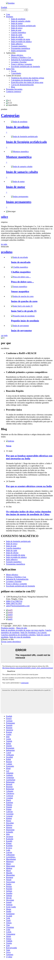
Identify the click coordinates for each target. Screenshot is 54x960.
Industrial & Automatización (22, 60)
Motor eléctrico (17, 55)
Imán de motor (17, 23)
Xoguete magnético (18, 46)
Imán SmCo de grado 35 (24, 311)
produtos (6, 252)
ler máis (4, 244)
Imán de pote (16, 30)
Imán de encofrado (21, 262)
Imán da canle (16, 35)
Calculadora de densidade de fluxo (24, 80)
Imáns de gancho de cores (24, 301)
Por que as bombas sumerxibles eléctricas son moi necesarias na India (29, 457)
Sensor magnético (20, 291)
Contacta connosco (13, 91)
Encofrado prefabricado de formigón (25, 66)
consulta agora (6, 623)
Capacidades (16, 73)
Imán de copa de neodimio (19, 637)
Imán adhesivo (17, 44)
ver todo (4, 335)
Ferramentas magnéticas (20, 48)
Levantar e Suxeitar (18, 62)
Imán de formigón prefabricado (23, 26)
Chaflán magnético (21, 272)
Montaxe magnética (19, 156)
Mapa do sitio (21, 628)
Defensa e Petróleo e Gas (21, 57)
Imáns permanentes (18, 51)
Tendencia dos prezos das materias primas (27, 78)
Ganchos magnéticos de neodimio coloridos (18, 635)
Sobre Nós (10, 69)
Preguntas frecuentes (14, 89)
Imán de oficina (17, 37)
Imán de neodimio (18, 19)
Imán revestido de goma (20, 39)
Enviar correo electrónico (11, 642)
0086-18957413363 (14, 603)
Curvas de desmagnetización (22, 85)
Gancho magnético (18, 32)
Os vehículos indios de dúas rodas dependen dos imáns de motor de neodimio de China (28, 513)
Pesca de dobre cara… (22, 281)
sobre (4, 216)
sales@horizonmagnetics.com (18, 606)
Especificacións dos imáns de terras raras (27, 82)
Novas (13, 71)
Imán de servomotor (21, 330)
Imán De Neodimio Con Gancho (33, 632)
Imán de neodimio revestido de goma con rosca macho (22, 630)
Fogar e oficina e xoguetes (21, 64)
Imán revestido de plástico (21, 41)
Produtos (9, 17)
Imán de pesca (16, 28)
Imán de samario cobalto (20, 21)
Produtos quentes (8, 628)
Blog (13, 87)
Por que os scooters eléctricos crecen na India (29, 486)
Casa (8, 14)
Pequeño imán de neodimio (25, 320)
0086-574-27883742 (14, 601)
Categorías (10, 115)
